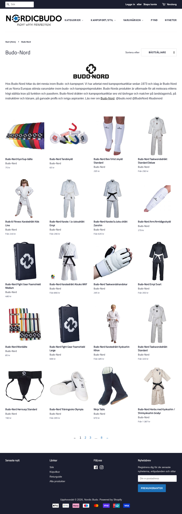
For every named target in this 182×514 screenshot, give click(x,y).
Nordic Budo (91, 499)
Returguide (56, 476)
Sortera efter (132, 52)
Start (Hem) (10, 41)
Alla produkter (57, 481)
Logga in (130, 4)
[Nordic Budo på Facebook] (96, 468)
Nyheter (171, 20)
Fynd (154, 20)
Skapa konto (150, 4)
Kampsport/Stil (102, 20)
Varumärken (132, 20)
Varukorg (172, 4)
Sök (52, 467)
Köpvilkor (55, 472)
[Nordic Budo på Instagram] (101, 468)
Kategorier (73, 20)
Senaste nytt (12, 460)
